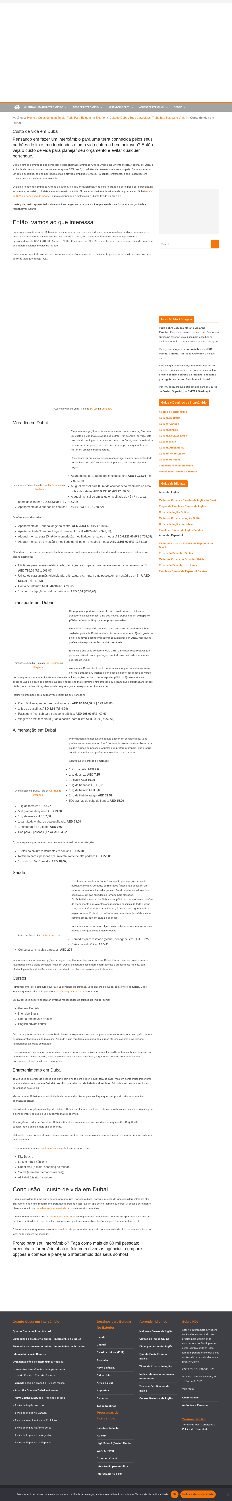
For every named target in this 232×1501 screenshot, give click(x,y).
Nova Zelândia (106, 1367)
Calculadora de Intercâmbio (176, 465)
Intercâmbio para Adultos (112, 1466)
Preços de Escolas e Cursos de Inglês (182, 506)
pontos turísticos (50, 1148)
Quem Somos (190, 1397)
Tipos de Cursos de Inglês (155, 1366)
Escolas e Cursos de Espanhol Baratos (183, 571)
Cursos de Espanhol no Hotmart (179, 565)
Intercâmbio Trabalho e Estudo (178, 471)
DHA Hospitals (52, 935)
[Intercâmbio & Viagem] (17, 107)
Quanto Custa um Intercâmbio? (43, 107)
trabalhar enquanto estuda (68, 991)
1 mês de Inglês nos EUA (29, 1405)
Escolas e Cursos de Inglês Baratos (181, 530)
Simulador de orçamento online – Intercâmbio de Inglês (47, 1338)
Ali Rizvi (53, 790)
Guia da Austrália (169, 417)
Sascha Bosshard (52, 485)
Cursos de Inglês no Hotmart (176, 524)
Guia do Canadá (169, 423)
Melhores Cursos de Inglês (156, 1331)
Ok (175, 1494)
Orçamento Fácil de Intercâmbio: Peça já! (38, 1361)
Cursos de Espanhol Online (176, 553)
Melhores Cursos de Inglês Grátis (179, 518)
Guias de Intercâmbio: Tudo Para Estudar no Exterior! (72, 117)
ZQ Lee (94, 408)
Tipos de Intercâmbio (86, 107)
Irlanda (101, 1337)
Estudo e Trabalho (108, 1428)
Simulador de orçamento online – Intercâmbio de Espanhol (49, 1346)
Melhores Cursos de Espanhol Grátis (181, 559)
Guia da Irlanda (168, 429)
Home (31, 117)
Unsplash (106, 408)
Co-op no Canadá (108, 1458)
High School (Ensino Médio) (114, 1443)
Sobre (178, 107)
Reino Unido (104, 1375)
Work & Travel (105, 1450)
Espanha (102, 1398)
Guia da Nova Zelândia (173, 435)
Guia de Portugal (169, 459)
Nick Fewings (52, 663)
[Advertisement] (189, 211)
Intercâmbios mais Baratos (29, 1354)
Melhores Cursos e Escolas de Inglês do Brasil (188, 500)
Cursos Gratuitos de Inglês (156, 1398)
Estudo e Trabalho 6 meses (40, 1375)
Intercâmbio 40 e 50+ (109, 1473)
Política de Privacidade (198, 1494)
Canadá (101, 1344)
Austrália (102, 1360)
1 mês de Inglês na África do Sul (33, 1427)
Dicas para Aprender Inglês (156, 1346)
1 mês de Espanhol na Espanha (33, 1442)
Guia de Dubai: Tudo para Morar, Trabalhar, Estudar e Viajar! (148, 117)
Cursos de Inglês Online (174, 512)
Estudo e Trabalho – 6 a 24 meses (45, 1382)
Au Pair (101, 1435)
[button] (65, 107)
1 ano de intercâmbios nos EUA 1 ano (36, 1420)
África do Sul (105, 1382)
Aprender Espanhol (151, 107)
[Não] (227, 1494)
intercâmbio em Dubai (62, 1216)
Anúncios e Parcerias (195, 1405)
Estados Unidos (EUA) (110, 1352)
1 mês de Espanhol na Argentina (33, 1435)
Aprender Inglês (118, 107)
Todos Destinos (106, 1405)
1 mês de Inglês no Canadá (31, 1412)
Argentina (103, 1390)
